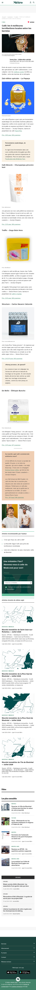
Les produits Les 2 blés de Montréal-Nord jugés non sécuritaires (20, 863)
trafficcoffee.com (7, 267)
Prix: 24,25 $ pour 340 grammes (12, 358)
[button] (2, 2)
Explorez (18, 877)
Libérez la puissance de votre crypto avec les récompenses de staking (17, 910)
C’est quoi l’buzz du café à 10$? (14, 540)
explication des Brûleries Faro (15, 159)
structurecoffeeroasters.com (10, 341)
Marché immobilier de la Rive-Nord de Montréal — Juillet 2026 (17, 719)
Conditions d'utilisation (16, 986)
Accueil (4, 17)
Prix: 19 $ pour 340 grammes (14, 497)
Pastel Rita (18, 131)
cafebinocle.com (8, 207)
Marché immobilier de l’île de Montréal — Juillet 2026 (18, 763)
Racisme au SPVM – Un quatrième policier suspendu (21, 850)
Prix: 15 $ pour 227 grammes (11, 445)
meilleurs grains (19, 72)
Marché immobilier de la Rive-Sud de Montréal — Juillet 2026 (17, 674)
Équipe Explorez (16, 913)
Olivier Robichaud (25, 813)
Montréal (13, 803)
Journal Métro (16, 889)
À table (16, 17)
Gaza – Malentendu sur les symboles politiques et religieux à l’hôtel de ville (22, 822)
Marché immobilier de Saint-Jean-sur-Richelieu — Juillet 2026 (17, 630)
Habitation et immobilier (8, 626)
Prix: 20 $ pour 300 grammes (11, 298)
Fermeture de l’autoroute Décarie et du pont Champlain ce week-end (21, 836)
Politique (13, 818)
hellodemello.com (8, 428)
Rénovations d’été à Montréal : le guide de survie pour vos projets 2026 (17, 897)
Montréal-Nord (15, 846)
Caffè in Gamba (17, 294)
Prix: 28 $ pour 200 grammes (11, 135)
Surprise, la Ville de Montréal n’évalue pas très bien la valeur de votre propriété (22, 808)
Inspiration (10, 17)
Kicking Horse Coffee (12, 470)
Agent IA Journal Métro (17, 644)
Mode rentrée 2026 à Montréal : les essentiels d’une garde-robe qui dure (16, 885)
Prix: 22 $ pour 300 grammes (11, 224)
